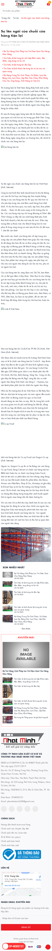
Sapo (31, 941)
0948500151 (17, 797)
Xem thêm (26, 628)
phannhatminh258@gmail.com (20, 801)
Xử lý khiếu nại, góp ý (11, 836)
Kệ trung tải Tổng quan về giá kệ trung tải (31, 717)
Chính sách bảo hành (10, 841)
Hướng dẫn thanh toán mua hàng (15, 824)
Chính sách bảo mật (10, 845)
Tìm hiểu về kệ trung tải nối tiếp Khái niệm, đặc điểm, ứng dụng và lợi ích (23, 59)
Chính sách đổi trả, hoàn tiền (14, 832)
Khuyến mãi (26, 637)
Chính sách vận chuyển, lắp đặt (15, 828)
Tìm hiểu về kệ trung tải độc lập (17, 64)
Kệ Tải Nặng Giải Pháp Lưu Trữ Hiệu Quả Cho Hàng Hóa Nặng (31, 574)
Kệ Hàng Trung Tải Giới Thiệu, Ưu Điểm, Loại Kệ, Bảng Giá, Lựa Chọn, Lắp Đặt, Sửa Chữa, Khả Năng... (30, 619)
